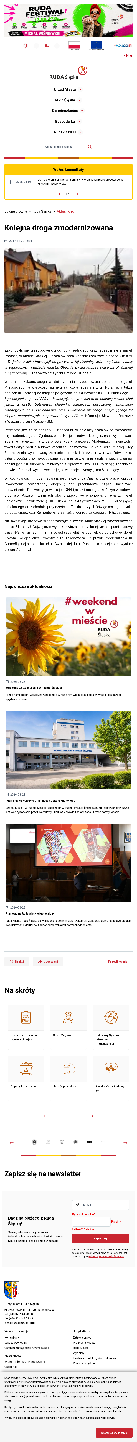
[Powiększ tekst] (57, 46)
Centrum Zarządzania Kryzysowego (26, 1348)
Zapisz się (100, 1238)
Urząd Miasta (65, 89)
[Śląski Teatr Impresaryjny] (89, 1142)
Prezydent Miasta (84, 1342)
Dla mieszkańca (65, 111)
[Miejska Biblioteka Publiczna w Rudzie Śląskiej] (75, 1142)
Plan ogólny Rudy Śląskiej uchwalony (68, 875)
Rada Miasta (80, 1348)
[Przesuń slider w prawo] (91, 1116)
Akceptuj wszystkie (114, 1432)
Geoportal (10, 1367)
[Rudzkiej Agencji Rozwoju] (48, 1142)
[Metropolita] (34, 1142)
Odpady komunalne (26, 1078)
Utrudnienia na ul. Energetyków (82, 182)
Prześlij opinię (117, 961)
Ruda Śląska (65, 100)
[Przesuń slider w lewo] (45, 1116)
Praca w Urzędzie (84, 1363)
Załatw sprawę (82, 1337)
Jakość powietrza (68, 1078)
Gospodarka (65, 121)
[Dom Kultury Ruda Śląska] (103, 1142)
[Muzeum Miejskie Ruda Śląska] (62, 1142)
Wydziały (78, 1353)
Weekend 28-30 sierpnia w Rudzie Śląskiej (68, 649)
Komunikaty (11, 1337)
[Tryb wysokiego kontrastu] (25, 46)
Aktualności (66, 211)
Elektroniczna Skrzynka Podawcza (94, 1358)
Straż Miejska (68, 1027)
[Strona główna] (68, 73)
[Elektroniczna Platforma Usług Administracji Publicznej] (123, 46)
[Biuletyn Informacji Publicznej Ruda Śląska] (128, 56)
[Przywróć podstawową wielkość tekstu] (47, 46)
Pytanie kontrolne (83, 1215)
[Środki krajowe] (74, 45)
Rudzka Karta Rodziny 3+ (111, 1078)
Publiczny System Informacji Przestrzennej (111, 1027)
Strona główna (15, 211)
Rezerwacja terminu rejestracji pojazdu (26, 1027)
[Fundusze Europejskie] (96, 45)
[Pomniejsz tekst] (36, 46)
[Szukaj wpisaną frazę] (90, 146)
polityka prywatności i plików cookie (106, 1256)
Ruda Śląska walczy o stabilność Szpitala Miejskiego (68, 762)
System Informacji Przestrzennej (24, 1361)
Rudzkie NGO (65, 132)
